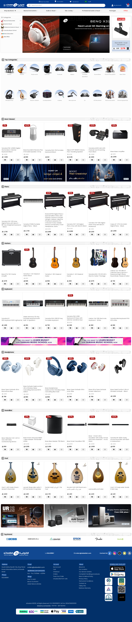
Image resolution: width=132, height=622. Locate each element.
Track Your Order (44, 2)
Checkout (56, 572)
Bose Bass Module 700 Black (33, 441)
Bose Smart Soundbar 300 (54, 441)
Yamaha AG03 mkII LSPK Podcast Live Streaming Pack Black (53, 150)
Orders (55, 574)
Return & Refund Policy (86, 576)
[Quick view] (11, 160)
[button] (127, 5)
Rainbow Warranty (85, 588)
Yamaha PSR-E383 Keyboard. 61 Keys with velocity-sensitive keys (38, 318)
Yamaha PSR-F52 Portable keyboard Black (11, 151)
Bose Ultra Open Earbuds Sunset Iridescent (60, 390)
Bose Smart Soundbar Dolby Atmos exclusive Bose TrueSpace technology (120, 439)
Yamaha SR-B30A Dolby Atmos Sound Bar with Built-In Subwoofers (98, 439)
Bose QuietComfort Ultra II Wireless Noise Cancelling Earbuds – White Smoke (105, 390)
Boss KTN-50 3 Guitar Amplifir (103, 275)
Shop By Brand (9, 11)
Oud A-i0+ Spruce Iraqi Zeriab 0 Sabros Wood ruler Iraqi (119, 487)
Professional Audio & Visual (91, 11)
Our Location (60, 1)
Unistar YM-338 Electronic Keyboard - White (61, 319)
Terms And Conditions (86, 581)
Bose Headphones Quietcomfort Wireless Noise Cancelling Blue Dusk (18, 390)
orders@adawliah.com (36, 567)
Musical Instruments (30, 11)
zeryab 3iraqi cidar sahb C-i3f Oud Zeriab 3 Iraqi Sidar (11, 488)
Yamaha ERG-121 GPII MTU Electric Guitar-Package (61, 275)
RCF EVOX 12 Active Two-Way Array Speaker (97, 151)
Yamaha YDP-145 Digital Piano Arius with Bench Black (40, 225)
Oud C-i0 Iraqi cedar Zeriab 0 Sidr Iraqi (98, 488)
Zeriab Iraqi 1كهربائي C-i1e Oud (31, 488)
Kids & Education (8, 33)
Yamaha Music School (10, 30)
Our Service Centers (85, 572)
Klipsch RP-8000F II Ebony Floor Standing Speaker (32, 151)
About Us (82, 567)
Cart (54, 569)
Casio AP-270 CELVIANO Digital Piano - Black (82, 225)
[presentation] (25, 34)
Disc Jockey (69, 11)
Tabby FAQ (82, 586)
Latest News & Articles (34, 584)
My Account (57, 567)
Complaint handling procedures (89, 574)
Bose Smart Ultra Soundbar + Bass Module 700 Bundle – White (11, 439)
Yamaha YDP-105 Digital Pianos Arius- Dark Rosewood (104, 225)
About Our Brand (32, 581)
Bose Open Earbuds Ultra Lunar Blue (39, 390)
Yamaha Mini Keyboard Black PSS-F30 (103, 319)
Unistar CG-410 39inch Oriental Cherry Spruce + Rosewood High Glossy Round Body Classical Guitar (83, 273)
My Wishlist (76, 2)
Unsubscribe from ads (60, 579)
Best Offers (7, 36)
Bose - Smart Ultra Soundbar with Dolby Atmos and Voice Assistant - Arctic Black (76, 438)
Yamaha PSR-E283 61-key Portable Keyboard (17, 319)
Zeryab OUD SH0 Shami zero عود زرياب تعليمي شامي (55, 488)
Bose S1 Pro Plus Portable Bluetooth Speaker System (119, 151)
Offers (126, 11)
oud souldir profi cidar (74, 489)
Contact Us (82, 583)
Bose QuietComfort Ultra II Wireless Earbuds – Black (83, 390)
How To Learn (31, 579)
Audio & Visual (50, 11)
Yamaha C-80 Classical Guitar (17, 275)
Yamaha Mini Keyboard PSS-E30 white (83, 319)
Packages (112, 11)
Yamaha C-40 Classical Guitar (38, 275)
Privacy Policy (83, 579)
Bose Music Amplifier (74, 151)
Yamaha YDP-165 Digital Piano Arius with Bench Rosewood (60, 224)
